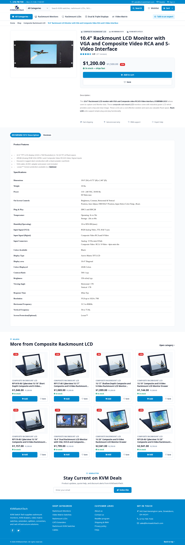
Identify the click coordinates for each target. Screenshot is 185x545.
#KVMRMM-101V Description (25, 135)
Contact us (99, 514)
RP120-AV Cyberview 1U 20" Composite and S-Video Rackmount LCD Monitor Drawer (153, 442)
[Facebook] (12, 530)
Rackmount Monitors (61, 511)
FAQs (97, 530)
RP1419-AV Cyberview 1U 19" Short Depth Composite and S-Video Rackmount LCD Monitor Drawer (28, 386)
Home (12, 23)
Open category (166, 345)
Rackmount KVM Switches (63, 526)
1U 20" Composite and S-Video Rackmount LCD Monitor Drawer (111, 440)
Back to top (168, 542)
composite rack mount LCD (123, 105)
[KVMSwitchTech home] (17, 8)
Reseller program (102, 518)
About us (98, 511)
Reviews (47, 135)
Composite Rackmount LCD (34, 23)
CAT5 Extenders (59, 522)
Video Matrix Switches (61, 514)
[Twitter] (18, 530)
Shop (19, 23)
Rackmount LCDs (59, 518)
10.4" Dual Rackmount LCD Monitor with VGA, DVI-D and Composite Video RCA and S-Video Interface (70, 442)
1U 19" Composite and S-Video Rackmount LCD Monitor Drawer (152, 384)
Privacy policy (100, 526)
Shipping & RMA (102, 522)
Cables (55, 530)
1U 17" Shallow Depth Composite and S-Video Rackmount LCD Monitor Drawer (113, 386)
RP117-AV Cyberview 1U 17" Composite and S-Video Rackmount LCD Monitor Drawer (70, 386)
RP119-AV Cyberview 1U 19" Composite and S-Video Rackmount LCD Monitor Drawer (28, 442)
